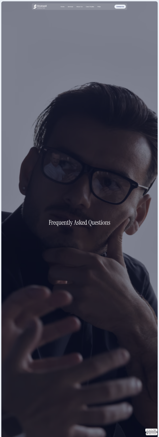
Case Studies (90, 6)
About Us (79, 6)
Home (62, 6)
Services (70, 6)
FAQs (99, 6)
